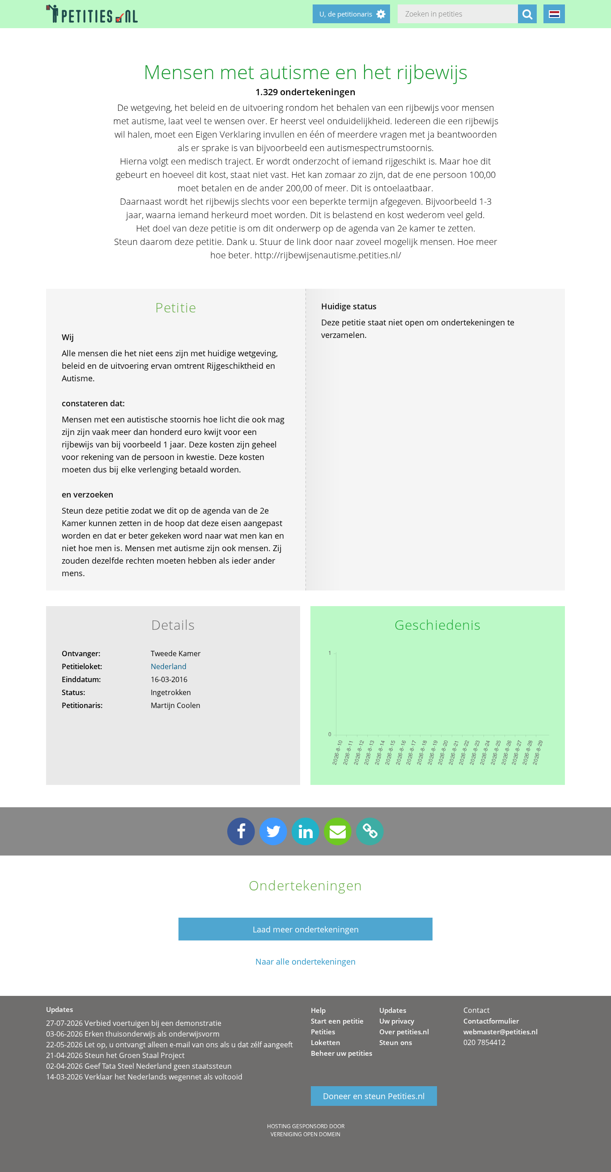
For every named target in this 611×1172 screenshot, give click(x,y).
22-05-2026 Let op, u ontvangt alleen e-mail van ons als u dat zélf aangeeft (169, 1045)
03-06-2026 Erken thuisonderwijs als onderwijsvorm (133, 1034)
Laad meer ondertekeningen (306, 929)
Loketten (325, 1042)
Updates (392, 1010)
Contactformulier (491, 1020)
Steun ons (395, 1042)
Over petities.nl (404, 1031)
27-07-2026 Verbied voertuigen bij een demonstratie (133, 1023)
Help (318, 1010)
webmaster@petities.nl (500, 1031)
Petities (323, 1031)
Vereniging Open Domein (305, 1134)
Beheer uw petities (341, 1053)
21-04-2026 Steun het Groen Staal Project (115, 1055)
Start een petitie (337, 1020)
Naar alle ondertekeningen (305, 961)
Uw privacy (396, 1020)
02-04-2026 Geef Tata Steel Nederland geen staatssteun (139, 1066)
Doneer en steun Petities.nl (374, 1096)
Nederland (169, 666)
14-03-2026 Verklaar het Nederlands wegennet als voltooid (144, 1077)
